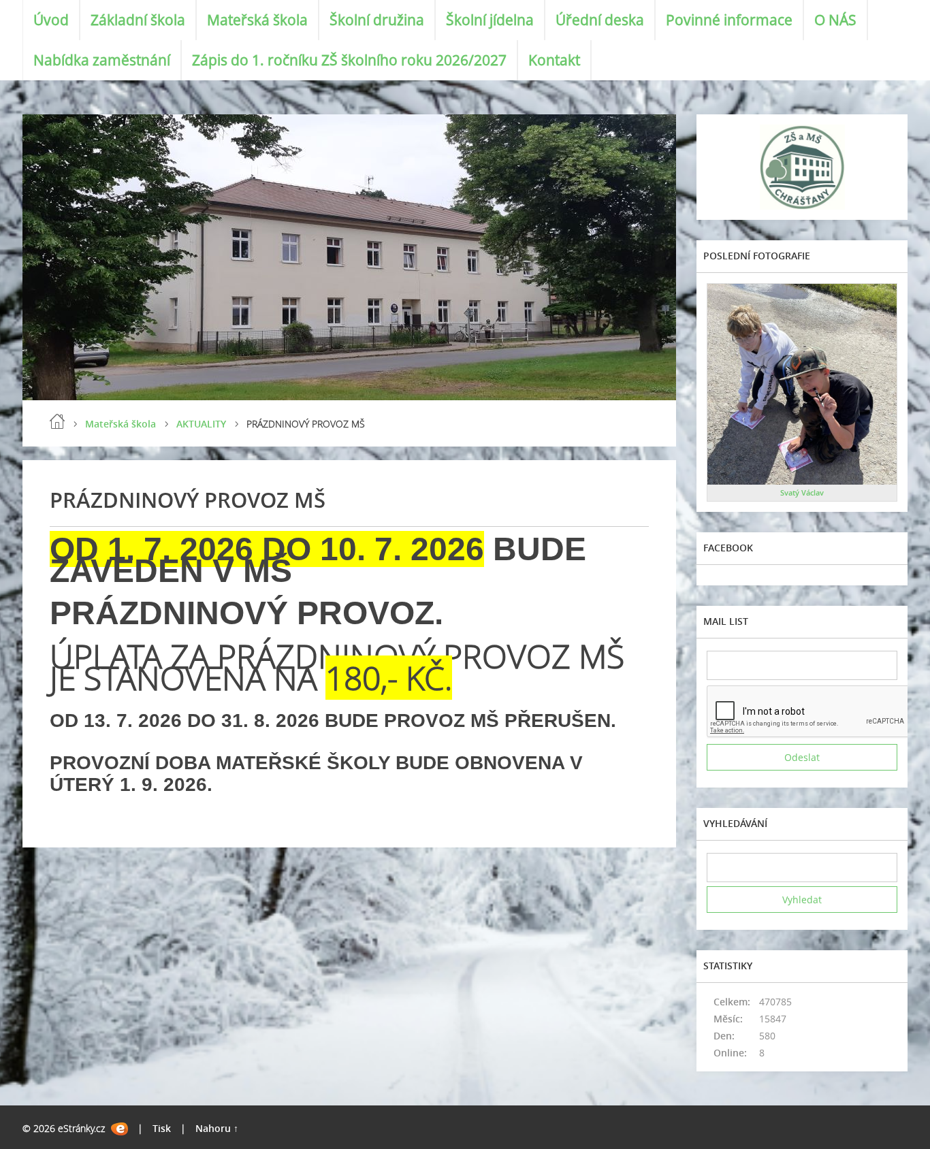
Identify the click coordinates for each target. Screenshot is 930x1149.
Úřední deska (600, 19)
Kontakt (554, 59)
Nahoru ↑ (216, 1128)
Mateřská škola (257, 19)
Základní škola (138, 19)
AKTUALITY (201, 423)
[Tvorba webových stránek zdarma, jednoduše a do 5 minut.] (119, 1128)
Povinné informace (729, 19)
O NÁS (835, 19)
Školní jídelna (490, 19)
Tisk (162, 1128)
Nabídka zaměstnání (101, 59)
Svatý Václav (802, 492)
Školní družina (377, 19)
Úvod (51, 19)
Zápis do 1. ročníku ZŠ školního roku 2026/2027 (349, 59)
